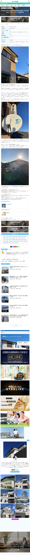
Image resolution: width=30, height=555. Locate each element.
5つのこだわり (4, 535)
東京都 (12, 538)
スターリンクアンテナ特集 (6, 542)
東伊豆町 (18, 241)
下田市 (13, 242)
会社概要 (18, 546)
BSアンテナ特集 (10, 541)
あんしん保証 (8, 544)
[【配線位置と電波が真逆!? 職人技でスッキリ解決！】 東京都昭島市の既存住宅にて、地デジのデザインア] (8, 511)
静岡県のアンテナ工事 (15, 259)
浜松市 (7, 236)
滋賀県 (28, 538)
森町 (16, 239)
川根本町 (16, 242)
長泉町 (22, 239)
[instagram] (12, 470)
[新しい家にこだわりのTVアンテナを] (15, 1)
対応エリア (3, 537)
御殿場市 (13, 239)
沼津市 (23, 237)
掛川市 (23, 236)
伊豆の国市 (11, 241)
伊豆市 (7, 239)
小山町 (4, 241)
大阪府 (20, 538)
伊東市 (15, 241)
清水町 (25, 239)
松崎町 (7, 242)
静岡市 (4, 236)
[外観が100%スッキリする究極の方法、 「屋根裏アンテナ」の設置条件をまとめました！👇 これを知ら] (8, 496)
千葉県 (18, 538)
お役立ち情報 (12, 544)
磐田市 (10, 236)
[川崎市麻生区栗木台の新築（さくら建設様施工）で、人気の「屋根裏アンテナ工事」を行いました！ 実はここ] (22, 496)
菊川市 (26, 236)
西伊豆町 (21, 241)
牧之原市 (10, 237)
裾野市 (10, 239)
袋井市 (16, 236)
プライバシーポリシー (5, 546)
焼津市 (14, 237)
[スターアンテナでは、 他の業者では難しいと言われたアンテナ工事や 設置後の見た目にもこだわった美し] (8, 482)
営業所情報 (22, 546)
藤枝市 (4, 237)
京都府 (24, 538)
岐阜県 (5, 538)
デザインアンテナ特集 (5, 541)
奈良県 (26, 538)
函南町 (4, 242)
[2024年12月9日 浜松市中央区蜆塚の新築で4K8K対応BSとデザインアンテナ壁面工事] (13, 246)
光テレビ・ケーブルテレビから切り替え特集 (15, 542)
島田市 (7, 237)
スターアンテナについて (15, 471)
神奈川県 (16, 538)
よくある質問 (16, 544)
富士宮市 (20, 237)
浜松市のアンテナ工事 (9, 259)
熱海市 (7, 241)
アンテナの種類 (4, 540)
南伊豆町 (25, 241)
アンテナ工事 (3, 259)
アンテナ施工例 (12, 535)
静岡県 (10, 538)
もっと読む (16, 325)
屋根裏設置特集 (20, 541)
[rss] (14, 470)
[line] (17, 246)
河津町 (10, 242)
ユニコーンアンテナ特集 (15, 541)
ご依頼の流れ (4, 544)
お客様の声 (8, 535)
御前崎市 (19, 236)
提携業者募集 (14, 546)
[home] (17, 470)
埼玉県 (14, 538)
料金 (16, 535)
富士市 (17, 237)
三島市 (4, 239)
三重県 (8, 538)
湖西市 (13, 236)
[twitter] (11, 246)
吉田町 (19, 239)
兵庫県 (22, 538)
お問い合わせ (10, 546)
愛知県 (3, 538)
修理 (20, 542)
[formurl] (16, 470)
